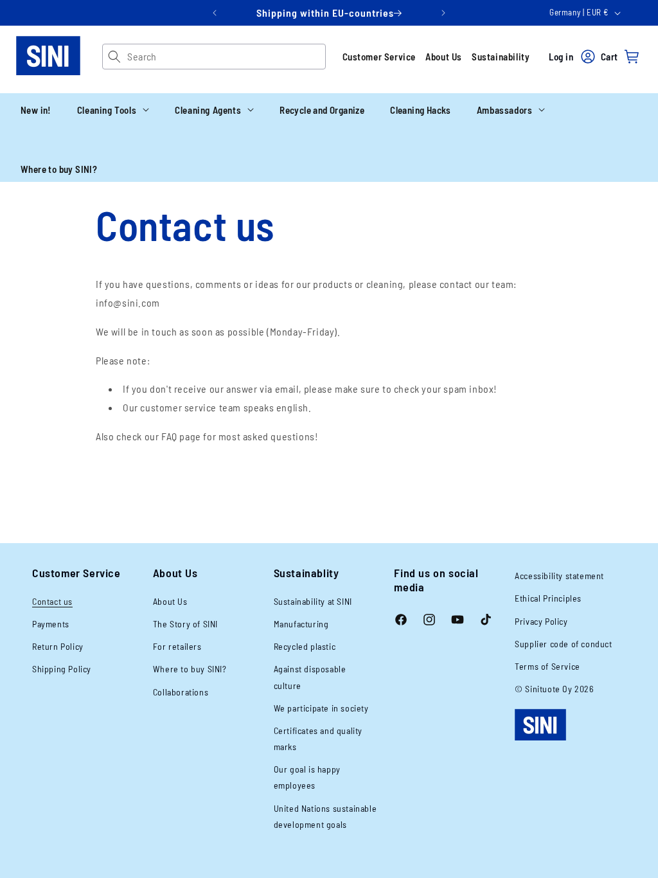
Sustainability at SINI (313, 601)
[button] (113, 110)
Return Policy (58, 646)
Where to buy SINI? (190, 668)
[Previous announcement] (214, 13)
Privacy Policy (541, 621)
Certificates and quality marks (318, 738)
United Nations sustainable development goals (325, 816)
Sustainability (500, 56)
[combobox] (226, 56)
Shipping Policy (61, 668)
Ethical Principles (548, 598)
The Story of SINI (185, 623)
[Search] (114, 56)
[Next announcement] (443, 13)
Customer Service (379, 56)
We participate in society (321, 708)
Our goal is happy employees (307, 777)
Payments (50, 623)
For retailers (177, 646)
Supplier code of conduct (563, 643)
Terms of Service (547, 666)
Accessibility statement (559, 575)
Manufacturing (301, 623)
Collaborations (180, 691)
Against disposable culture (310, 676)
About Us (443, 56)
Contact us (52, 601)
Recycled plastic (305, 646)
